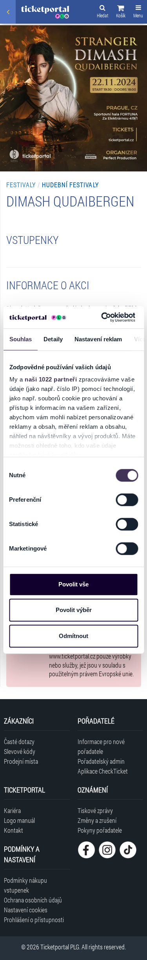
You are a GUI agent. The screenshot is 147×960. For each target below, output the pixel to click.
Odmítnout (73, 636)
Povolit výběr (74, 610)
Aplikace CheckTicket (103, 771)
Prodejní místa (21, 761)
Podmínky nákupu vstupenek (25, 885)
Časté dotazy (19, 741)
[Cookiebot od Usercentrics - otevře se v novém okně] (102, 317)
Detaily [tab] (53, 339)
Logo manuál (19, 820)
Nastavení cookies (25, 910)
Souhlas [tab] (20, 339)
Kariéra (12, 810)
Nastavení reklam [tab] (98, 339)
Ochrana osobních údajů (33, 900)
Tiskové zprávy (95, 810)
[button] (120, 12)
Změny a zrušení (97, 820)
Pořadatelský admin (101, 761)
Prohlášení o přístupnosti (34, 919)
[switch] (127, 499)
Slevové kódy (19, 751)
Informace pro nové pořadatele (101, 746)
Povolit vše (73, 584)
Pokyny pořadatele (100, 830)
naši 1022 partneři (51, 379)
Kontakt (13, 830)
